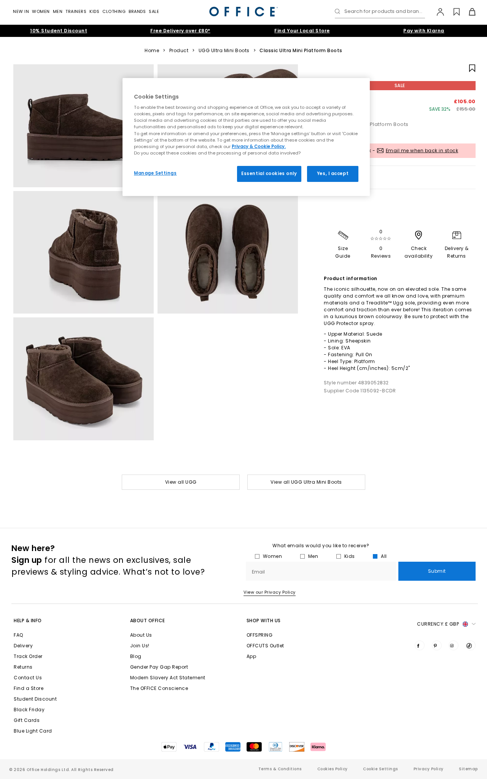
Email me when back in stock (422, 150)
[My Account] (436, 11)
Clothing (114, 11)
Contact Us (28, 677)
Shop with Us (264, 620)
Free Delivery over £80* (180, 30)
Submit (437, 571)
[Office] (243, 11)
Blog (136, 656)
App (251, 656)
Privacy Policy (429, 769)
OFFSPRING (260, 635)
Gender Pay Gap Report (159, 667)
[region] (246, 137)
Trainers (75, 11)
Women (41, 11)
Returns (23, 667)
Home (152, 50)
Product (179, 50)
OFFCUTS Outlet (265, 645)
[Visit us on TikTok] (471, 645)
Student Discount (35, 699)
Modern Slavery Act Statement (167, 677)
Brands (137, 11)
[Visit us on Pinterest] (437, 645)
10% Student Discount (58, 30)
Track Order (28, 656)
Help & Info (28, 620)
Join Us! (140, 645)
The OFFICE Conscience (159, 688)
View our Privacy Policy (270, 592)
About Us (141, 635)
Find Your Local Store (302, 30)
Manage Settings (155, 173)
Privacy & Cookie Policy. (259, 146)
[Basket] (467, 11)
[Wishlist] (452, 11)
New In (21, 11)
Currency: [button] (438, 624)
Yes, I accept (333, 173)
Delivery (23, 645)
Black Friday (29, 709)
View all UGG (181, 482)
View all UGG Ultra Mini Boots (306, 482)
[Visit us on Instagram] (453, 645)
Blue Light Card (33, 731)
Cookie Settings (380, 769)
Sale (154, 11)
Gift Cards (27, 720)
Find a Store (28, 688)
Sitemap (468, 769)
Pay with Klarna (423, 30)
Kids (94, 11)
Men (58, 11)
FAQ (18, 635)
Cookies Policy (332, 769)
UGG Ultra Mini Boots (224, 50)
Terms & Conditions (280, 769)
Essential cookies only (269, 173)
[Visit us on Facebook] (420, 645)
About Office (147, 620)
